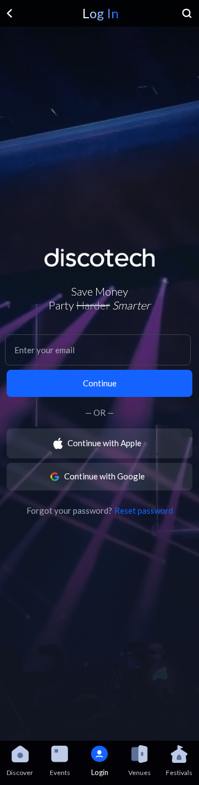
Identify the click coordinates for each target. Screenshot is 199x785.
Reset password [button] (143, 510)
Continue (100, 383)
